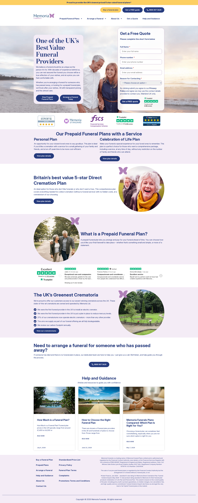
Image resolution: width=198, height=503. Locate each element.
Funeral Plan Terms (67, 470)
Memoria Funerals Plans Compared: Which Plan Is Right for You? (140, 423)
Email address (126, 68)
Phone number (126, 57)
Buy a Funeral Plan (44, 460)
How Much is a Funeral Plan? (53, 420)
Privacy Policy (65, 465)
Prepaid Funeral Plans (69, 18)
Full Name (124, 47)
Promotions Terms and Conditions (74, 481)
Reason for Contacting (130, 78)
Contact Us (41, 486)
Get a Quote (132, 18)
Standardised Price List (69, 460)
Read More (41, 436)
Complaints (64, 475)
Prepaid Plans (42, 465)
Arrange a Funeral (95, 18)
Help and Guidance (151, 18)
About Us (115, 18)
